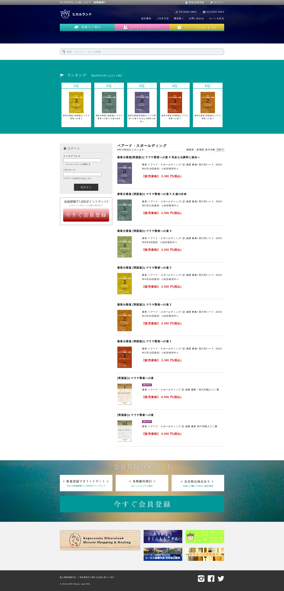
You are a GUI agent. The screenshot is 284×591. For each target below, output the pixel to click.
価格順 (190, 149)
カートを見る (216, 18)
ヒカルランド (76, 14)
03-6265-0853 (215, 11)
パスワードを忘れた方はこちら (77, 178)
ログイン (219, 2)
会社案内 (146, 18)
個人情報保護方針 (68, 577)
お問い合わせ (196, 18)
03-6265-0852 (188, 11)
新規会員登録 (196, 2)
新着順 (200, 149)
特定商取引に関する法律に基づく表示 (97, 577)
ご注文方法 (162, 18)
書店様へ (179, 18)
